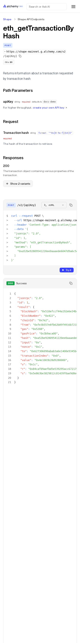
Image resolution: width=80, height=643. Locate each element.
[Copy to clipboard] (71, 205)
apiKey (8, 102)
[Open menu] (73, 6)
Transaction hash (16, 133)
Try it (68, 270)
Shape (7, 19)
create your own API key (48, 107)
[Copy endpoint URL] (20, 56)
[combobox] (34, 51)
